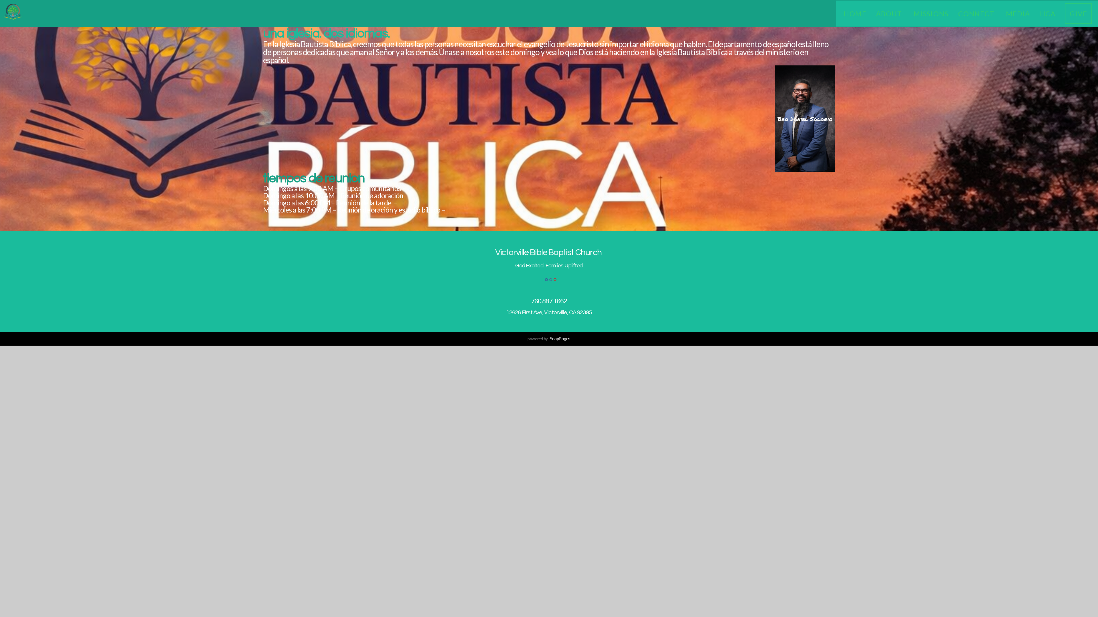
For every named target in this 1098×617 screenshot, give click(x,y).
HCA (1047, 13)
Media (1018, 13)
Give (1078, 13)
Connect (977, 13)
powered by (549, 338)
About (890, 13)
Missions (931, 13)
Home (855, 13)
